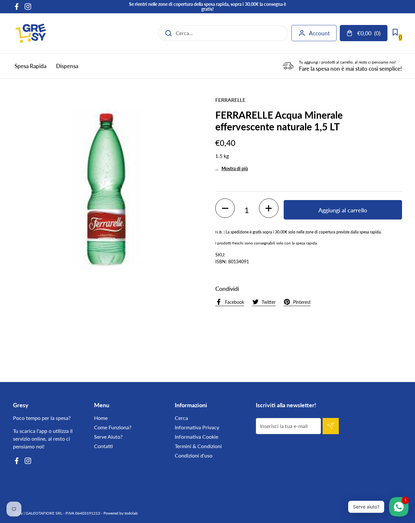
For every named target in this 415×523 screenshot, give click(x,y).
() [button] (372, 34)
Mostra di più (234, 168)
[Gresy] (31, 33)
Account (319, 33)
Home (101, 418)
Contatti (103, 446)
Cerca (181, 418)
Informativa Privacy (197, 427)
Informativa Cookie (196, 437)
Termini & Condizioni (198, 446)
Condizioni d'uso (193, 455)
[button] (225, 208)
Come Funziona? (112, 427)
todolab (131, 513)
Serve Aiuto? (108, 437)
